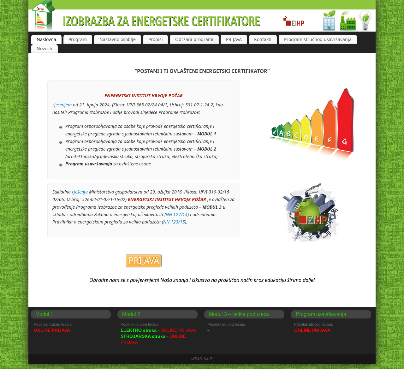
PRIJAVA (234, 39)
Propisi (155, 39)
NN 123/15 (174, 222)
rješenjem (62, 105)
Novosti (44, 48)
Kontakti (262, 39)
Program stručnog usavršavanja (318, 39)
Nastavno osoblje (117, 39)
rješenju (80, 192)
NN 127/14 (176, 214)
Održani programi (194, 39)
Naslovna (46, 39)
